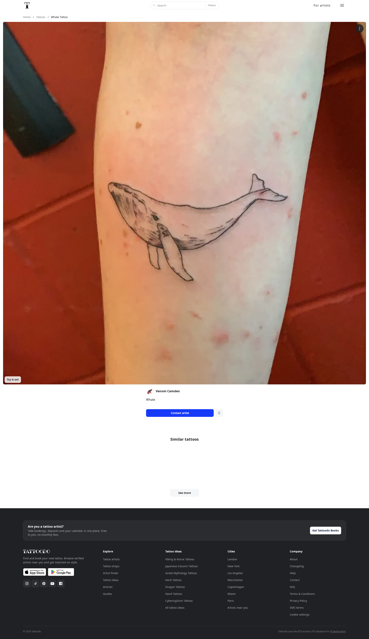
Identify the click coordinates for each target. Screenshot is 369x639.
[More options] (359, 28)
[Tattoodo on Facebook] (61, 583)
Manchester (235, 580)
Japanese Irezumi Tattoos (181, 566)
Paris (231, 601)
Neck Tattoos (173, 580)
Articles (108, 587)
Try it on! (13, 379)
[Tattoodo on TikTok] (35, 583)
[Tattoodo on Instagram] (27, 583)
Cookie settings (299, 614)
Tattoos (212, 5)
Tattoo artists (111, 559)
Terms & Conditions (302, 594)
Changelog (297, 566)
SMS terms (297, 607)
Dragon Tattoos (175, 587)
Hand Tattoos (173, 594)
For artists (322, 5)
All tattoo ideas (174, 607)
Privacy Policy (298, 601)
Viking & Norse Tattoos (179, 559)
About (294, 559)
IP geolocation (337, 631)
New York (233, 566)
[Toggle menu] (342, 5)
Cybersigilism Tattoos (179, 601)
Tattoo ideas (111, 580)
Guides (107, 594)
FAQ (292, 587)
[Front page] (27, 5)
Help (293, 573)
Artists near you (238, 607)
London (232, 559)
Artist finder (110, 573)
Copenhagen (236, 587)
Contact (295, 580)
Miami (232, 594)
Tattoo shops (111, 566)
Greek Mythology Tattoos (181, 573)
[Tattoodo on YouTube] (52, 583)
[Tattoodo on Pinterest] (44, 583)
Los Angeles (235, 573)
